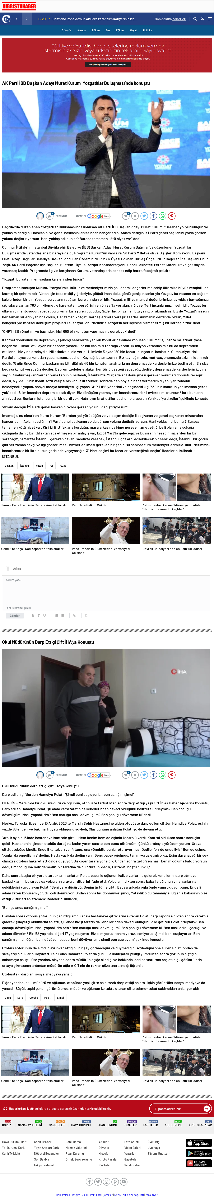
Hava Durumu (81, 1123)
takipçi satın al (44, 1165)
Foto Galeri (131, 1142)
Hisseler (130, 1123)
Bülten (96, 30)
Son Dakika (41, 1159)
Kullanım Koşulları (133, 1194)
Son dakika (170, 19)
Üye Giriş (153, 1142)
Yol (51, 465)
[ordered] (56, 615)
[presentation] (16, 19)
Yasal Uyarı (151, 1194)
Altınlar (104, 1142)
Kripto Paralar (200, 1123)
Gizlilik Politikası (91, 1194)
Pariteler (150, 1123)
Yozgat (63, 465)
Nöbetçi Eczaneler (46, 1153)
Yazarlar (130, 1153)
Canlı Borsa (73, 1142)
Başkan (9, 465)
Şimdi (60, 997)
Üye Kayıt (154, 1147)
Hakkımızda (63, 1194)
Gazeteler (57, 1123)
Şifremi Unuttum (159, 1153)
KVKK (117, 1194)
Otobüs (33, 997)
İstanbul (24, 465)
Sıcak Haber (132, 1165)
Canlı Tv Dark (43, 1142)
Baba (8, 997)
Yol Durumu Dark (13, 1147)
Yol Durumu (173, 1123)
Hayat (133, 30)
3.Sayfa (66, 30)
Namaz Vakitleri (30, 1123)
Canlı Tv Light (11, 1153)
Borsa (6, 1123)
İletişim (76, 1194)
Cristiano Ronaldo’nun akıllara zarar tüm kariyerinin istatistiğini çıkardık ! (94, 19)
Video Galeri (132, 1147)
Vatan (39, 465)
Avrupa (81, 30)
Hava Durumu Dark (14, 1142)
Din (108, 30)
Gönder (15, 615)
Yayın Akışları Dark (46, 1147)
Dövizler (104, 1147)
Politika (147, 30)
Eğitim (120, 30)
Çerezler (108, 1194)
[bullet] (62, 615)
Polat (47, 997)
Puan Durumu (107, 1123)
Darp (20, 997)
